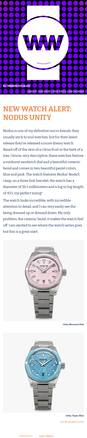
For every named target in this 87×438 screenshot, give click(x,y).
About (32, 91)
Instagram (76, 91)
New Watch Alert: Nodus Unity (37, 113)
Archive (45, 91)
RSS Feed (59, 91)
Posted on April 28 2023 (72, 422)
